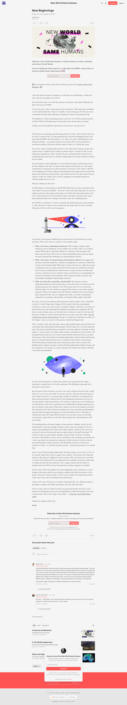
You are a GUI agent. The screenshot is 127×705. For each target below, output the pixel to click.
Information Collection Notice (63, 674)
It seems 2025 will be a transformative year (45, 644)
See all (35, 666)
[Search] (102, 3)
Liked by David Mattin (43, 566)
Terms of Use (72, 672)
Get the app (72, 697)
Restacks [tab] (43, 548)
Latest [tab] (38, 625)
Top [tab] (34, 625)
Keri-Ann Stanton (41, 595)
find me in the (75, 494)
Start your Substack (59, 697)
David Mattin (35, 17)
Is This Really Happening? (42, 642)
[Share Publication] (105, 3)
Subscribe (113, 3)
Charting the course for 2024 (40, 633)
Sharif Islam (39, 564)
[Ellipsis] (94, 564)
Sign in (121, 3)
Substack (55, 701)
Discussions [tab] (45, 625)
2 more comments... (37, 617)
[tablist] (39, 548)
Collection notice (75, 693)
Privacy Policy (76, 674)
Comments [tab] (36, 548)
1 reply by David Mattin (44, 589)
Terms (67, 693)
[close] (80, 648)
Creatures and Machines (42, 630)
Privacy (62, 693)
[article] (63, 634)
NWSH (83, 494)
